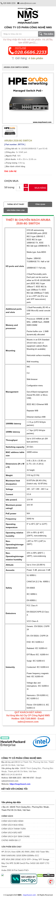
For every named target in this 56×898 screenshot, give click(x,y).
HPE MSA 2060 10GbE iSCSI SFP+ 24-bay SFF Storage (25, 859)
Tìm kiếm (48, 34)
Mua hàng (40, 188)
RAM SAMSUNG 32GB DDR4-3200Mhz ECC (20, 856)
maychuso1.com (29, 895)
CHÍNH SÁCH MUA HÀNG (12, 825)
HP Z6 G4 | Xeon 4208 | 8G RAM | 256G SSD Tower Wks (25, 852)
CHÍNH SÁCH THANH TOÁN (13, 829)
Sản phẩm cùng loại (16, 210)
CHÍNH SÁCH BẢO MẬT (11, 833)
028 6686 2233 (9, 3)
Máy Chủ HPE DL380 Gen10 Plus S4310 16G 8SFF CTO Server (25, 864)
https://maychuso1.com (20, 784)
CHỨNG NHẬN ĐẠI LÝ (11, 840)
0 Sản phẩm (36, 58)
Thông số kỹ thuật (15, 204)
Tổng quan (40, 204)
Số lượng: (9, 187)
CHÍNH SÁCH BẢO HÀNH (12, 821)
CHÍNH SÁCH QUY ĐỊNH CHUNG (15, 836)
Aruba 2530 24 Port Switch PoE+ (15, 870)
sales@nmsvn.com (27, 3)
